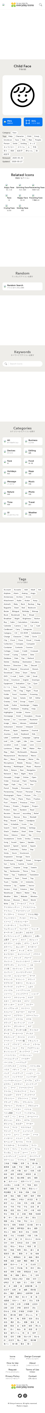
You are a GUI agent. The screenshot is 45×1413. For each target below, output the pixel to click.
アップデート (9, 914)
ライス (29, 1142)
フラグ (34, 1098)
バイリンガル (35, 1066)
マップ (16, 1131)
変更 (39, 1196)
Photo (38, 792)
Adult (33, 590)
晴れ (26, 1250)
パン (38, 1073)
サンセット (30, 983)
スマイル (21, 147)
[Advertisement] (22, 34)
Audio (19, 600)
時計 (5, 1250)
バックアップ (17, 1073)
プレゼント (20, 1106)
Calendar (7, 626)
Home (27, 712)
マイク (15, 1127)
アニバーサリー (10, 918)
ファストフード (20, 1091)
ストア (20, 1005)
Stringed (37, 860)
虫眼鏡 (6, 1301)
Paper (6, 785)
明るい (13, 1246)
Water (27, 893)
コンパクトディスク (24, 972)
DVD (6, 676)
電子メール (14, 1333)
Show (6, 835)
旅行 (10, 1239)
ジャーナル (8, 990)
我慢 (5, 1221)
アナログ (21, 914)
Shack (6, 831)
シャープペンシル (23, 990)
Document (24, 669)
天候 (19, 1203)
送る (37, 1319)
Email (35, 676)
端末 (19, 1282)
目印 (37, 1275)
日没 (27, 1243)
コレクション (17, 969)
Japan (15, 730)
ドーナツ (31, 1037)
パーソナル (8, 1062)
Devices (7, 665)
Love (32, 745)
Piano (19, 795)
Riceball (33, 817)
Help (34, 709)
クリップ (17, 958)
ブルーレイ (8, 1106)
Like (25, 741)
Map (5, 752)
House (38, 716)
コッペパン (22, 965)
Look (16, 745)
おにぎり (19, 932)
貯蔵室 (21, 1311)
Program (25, 806)
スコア (30, 997)
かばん (18, 943)
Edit (28, 676)
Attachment (9, 600)
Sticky (6, 853)
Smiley (27, 839)
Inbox (14, 723)
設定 (12, 1308)
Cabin (12, 622)
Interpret (29, 727)
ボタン (18, 1120)
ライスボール (9, 1145)
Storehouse (8, 860)
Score (24, 824)
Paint (24, 781)
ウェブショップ (10, 929)
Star (5, 849)
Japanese (24, 730)
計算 (19, 1304)
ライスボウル (23, 1145)
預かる (37, 1337)
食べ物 (15, 1344)
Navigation (31, 770)
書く (14, 1254)
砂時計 (6, 1282)
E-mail (13, 676)
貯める (6, 1311)
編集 (26, 1290)
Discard (34, 665)
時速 (12, 1250)
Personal (29, 792)
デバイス (21, 1037)
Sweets (34, 868)
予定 (20, 1167)
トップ (6, 1044)
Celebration (36, 633)
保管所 (28, 1174)
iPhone (7, 730)
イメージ (7, 922)
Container (8, 647)
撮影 (36, 1228)
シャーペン (8, 994)
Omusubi (7, 777)
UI (22, 882)
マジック (7, 1131)
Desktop (15, 662)
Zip (12, 904)
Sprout (24, 846)
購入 (5, 1315)
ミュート (7, 1135)
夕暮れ (13, 1199)
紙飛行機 (28, 1286)
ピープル (28, 1080)
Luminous (8, 748)
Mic (38, 759)
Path (13, 785)
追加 (30, 1319)
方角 (36, 1236)
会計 (26, 1171)
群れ (5, 1293)
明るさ (21, 1246)
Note (31, 774)
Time (33, 871)
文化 (27, 1232)
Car (31, 626)
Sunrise (21, 864)
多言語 (30, 1199)
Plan (13, 799)
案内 (37, 1257)
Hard (6, 709)
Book (6, 615)
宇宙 (19, 1207)
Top (13, 875)
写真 (29, 1185)
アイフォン (8, 911)
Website (24, 896)
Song (6, 842)
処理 (5, 1189)
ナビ (22, 1048)
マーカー (29, 1124)
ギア (5, 951)
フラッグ (7, 1102)
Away (35, 600)
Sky (30, 835)
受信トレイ (33, 1189)
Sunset (30, 864)
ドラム (6, 1048)
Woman (7, 900)
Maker (32, 748)
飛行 (26, 1340)
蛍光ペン (15, 1301)
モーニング (8, 1142)
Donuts (35, 669)
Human (7, 720)
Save (6, 824)
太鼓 (39, 1203)
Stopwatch (8, 857)
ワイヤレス (22, 1160)
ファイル (7, 1091)
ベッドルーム (29, 1113)
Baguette (7, 608)
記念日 (35, 1304)
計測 (12, 1304)
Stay (32, 849)
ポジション (8, 1120)
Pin (35, 795)
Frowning (34, 694)
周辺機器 (7, 1192)
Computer (30, 644)
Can (25, 626)
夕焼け (21, 1199)
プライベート (23, 1098)
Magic (17, 748)
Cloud (28, 640)
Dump (33, 673)
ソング (30, 1023)
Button (37, 619)
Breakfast (8, 619)
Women (16, 900)
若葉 (10, 1297)
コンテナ (29, 969)
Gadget (7, 698)
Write (6, 904)
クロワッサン (9, 965)
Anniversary (8, 597)
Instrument (8, 727)
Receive (7, 813)
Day (22, 658)
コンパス (7, 976)
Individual (33, 723)
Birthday (25, 611)
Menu (12, 759)
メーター (26, 1135)
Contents (19, 647)
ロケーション (9, 1160)
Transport (8, 878)
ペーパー (7, 1109)
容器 (12, 1210)
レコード (22, 1156)
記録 (5, 1308)
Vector (31, 886)
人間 (5, 1171)
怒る (34, 1218)
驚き (22, 1344)
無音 (5, 1272)
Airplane (7, 593)
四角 (27, 1192)
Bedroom (32, 608)
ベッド (18, 1113)
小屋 (32, 1210)
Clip (5, 640)
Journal (35, 730)
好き (5, 1207)
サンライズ (8, 987)
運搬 (26, 1322)
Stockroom (24, 853)
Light (18, 741)
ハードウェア (21, 1062)
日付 (5, 1243)
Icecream (22, 720)
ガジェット (33, 940)
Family (23, 687)
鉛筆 (24, 1326)
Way (34, 893)
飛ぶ (19, 1340)
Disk (5, 669)
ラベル (37, 1149)
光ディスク (13, 1181)
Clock (12, 640)
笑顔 (12, 151)
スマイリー (8, 1019)
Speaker (31, 842)
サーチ (32, 976)
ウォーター (23, 929)
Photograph (9, 795)
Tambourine (15, 871)
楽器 (12, 1261)
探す (5, 1228)
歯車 (5, 1264)
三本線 (6, 1163)
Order (6, 781)
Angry (33, 593)
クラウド (36, 954)
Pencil (6, 788)
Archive (19, 597)
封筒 (26, 1210)
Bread (31, 615)
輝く (12, 1319)
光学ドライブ (26, 1181)
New (16, 774)
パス (24, 1070)
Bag (38, 604)
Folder (6, 694)
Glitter (38, 698)
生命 (36, 1272)
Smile (15, 143)
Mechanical (23, 756)
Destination (27, 662)
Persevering (9, 792)
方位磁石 (20, 1236)
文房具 (35, 1232)
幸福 (12, 1214)
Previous (23, 803)
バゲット (15, 1070)
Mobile (20, 763)
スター (6, 1001)
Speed (15, 846)
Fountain (23, 694)
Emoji (36, 136)
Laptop (36, 738)
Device (38, 662)
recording (27, 813)
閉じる (38, 1326)
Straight (19, 860)
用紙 (5, 1275)
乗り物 (35, 1163)
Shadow (15, 831)
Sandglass (31, 821)
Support (7, 868)
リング (16, 1153)
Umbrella (29, 882)
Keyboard (25, 734)
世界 (22, 1163)
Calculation (22, 622)
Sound (13, 842)
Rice (25, 817)
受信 (24, 1189)
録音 (30, 1326)
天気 (26, 1203)
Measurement (9, 756)
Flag (21, 691)
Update (23, 886)
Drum (25, 673)
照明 (12, 1272)
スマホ (29, 1019)
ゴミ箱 (6, 969)
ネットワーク (24, 1052)
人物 (39, 1167)
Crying (15, 655)
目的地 (6, 1279)
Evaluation (20, 683)
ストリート (25, 1008)
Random (23, 810)
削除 (12, 1189)
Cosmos (29, 647)
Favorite (7, 691)
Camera (17, 626)
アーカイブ (21, 904)
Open (34, 777)
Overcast (15, 781)
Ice (14, 720)
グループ (27, 958)
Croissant (34, 651)
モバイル (19, 1142)
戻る (12, 1221)
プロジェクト (33, 1106)
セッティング (19, 1023)
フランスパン (27, 1102)
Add (26, 590)
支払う (6, 1232)
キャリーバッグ (24, 954)
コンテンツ (8, 972)
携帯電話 (20, 1228)
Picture (27, 795)
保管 (12, 1174)
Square (33, 846)
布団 (39, 1210)
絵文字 (19, 151)
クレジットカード (23, 961)
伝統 (32, 1171)
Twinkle (14, 882)
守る (26, 1207)
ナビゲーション (33, 1048)
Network (7, 774)
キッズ (32, 143)
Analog (25, 593)
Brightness (27, 619)
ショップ (34, 994)
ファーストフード (26, 1088)
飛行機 (33, 1340)
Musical (37, 766)
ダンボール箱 (21, 1030)
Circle (34, 637)
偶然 (36, 1178)
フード (13, 1088)
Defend (31, 658)
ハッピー (29, 1073)
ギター (13, 951)
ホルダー (19, 1124)
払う (32, 1221)
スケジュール (19, 997)
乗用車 (6, 1167)
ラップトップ (26, 1149)
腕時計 (19, 1293)
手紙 (19, 1221)
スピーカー (20, 1012)
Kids (23, 140)
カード (15, 940)
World (33, 900)
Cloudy (37, 640)
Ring (5, 821)
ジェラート (20, 987)
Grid (15, 702)
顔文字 (6, 154)
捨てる (38, 1225)
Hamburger (25, 705)
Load (39, 741)
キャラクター (9, 147)
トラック (26, 1044)
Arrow (28, 597)
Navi (22, 770)
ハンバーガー (31, 1077)
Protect (7, 810)
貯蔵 (14, 1311)
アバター (22, 918)
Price (32, 803)
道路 (5, 1326)
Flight (28, 691)
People (38, 140)
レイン (33, 1153)
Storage (19, 857)
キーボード (32, 947)
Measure (33, 752)
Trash (17, 878)
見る (31, 1301)
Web (16, 896)
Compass (19, 644)
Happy (35, 705)
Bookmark (15, 615)
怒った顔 (18, 1218)
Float (36, 691)
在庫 (5, 1196)
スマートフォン (32, 1015)
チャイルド (34, 1030)
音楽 (5, 1337)
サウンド (31, 979)
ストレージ (8, 1012)
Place (6, 799)
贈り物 (13, 1315)
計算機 (26, 1304)
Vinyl (15, 889)
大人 (12, 1203)
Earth (21, 676)
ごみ (31, 965)
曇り (32, 1250)
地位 (12, 1196)
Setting (23, 828)
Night (23, 774)
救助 (14, 1232)
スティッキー (9, 1005)
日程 (34, 1243)
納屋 (15, 1286)
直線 (28, 1279)
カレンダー (20, 947)
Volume (23, 889)
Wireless (33, 896)
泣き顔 (33, 1264)
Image (6, 723)
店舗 (24, 1214)
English (26, 680)
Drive (17, 673)
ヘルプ (6, 1116)
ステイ (27, 1001)
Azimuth (7, 604)
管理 (39, 1282)
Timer (6, 875)
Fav (30, 687)
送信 (5, 1322)
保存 (5, 1174)
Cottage (7, 651)
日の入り (28, 1239)
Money (29, 763)
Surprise (17, 868)
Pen (32, 785)
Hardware (15, 709)
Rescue (17, 817)
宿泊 (19, 1210)
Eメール (7, 687)
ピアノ (37, 1080)
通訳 (12, 1322)
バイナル (22, 1066)
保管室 (19, 1174)
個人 (12, 1178)
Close (20, 640)
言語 (5, 1304)
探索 (12, 1228)
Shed (24, 831)
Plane (20, 799)
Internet (19, 727)
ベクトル (27, 1109)
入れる (37, 1181)
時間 (19, 1250)
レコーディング (10, 1156)
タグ (30, 1026)
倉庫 (5, 1178)
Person (7, 143)
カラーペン (8, 947)
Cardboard (8, 629)
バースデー (25, 1059)
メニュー (19, 1138)
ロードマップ (35, 1156)
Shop (38, 831)
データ (6, 1034)
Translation (34, 875)
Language (26, 738)
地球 (26, 1196)
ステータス (16, 1001)
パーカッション (25, 1055)
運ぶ (19, 1322)
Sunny (12, 864)
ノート (36, 1052)
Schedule (14, 824)
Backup (31, 604)
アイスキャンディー (12, 907)
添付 (32, 1268)
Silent (23, 835)
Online (26, 777)
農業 (24, 1319)
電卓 (5, 1333)
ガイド (23, 940)
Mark (12, 752)
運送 (32, 1322)
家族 (5, 1210)
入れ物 (16, 1185)
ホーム (21, 1116)
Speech (7, 846)
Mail (24, 748)
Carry (18, 629)
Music (28, 766)
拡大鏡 (30, 1225)
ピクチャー (18, 1084)
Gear (15, 698)
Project (35, 806)
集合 (19, 1329)
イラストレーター (21, 922)
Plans (28, 799)
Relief (36, 813)
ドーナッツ (8, 1041)
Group (22, 702)
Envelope (36, 680)
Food (14, 694)
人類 (12, 1171)
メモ (28, 1138)
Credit (24, 651)
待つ (10, 1218)
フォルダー (8, 1095)
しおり (30, 987)
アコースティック (23, 911)
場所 (32, 1196)
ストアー (29, 1005)
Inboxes (23, 723)
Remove (7, 817)
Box (24, 615)
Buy (5, 622)
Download (8, 673)
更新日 (6, 1254)
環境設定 (27, 1272)
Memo (33, 756)
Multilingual (18, 766)
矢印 (34, 1279)
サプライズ (8, 983)
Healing (25, 709)
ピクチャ (7, 1084)
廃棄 (30, 1214)
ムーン (16, 1135)
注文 (12, 1268)
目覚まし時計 (17, 1279)
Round (13, 821)
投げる (6, 1225)
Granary (7, 702)
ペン (14, 1116)
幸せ (5, 1214)
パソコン (32, 1070)
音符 (12, 1337)
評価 (19, 1308)
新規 (5, 1236)
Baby (10, 136)
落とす (24, 1297)
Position (37, 799)
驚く (29, 1344)
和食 (20, 1192)
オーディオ (8, 932)
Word (25, 900)
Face (14, 133)
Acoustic (17, 590)
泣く (5, 1268)
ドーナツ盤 (20, 1041)
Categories (27, 629)
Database (7, 658)
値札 (29, 1178)
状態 (19, 1272)
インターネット (10, 925)
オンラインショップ (12, 936)
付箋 (19, 1171)
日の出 (38, 1239)
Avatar (27, 600)
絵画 (14, 1290)
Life (11, 741)
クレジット (8, 961)
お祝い (37, 936)
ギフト (30, 951)
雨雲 (30, 1329)
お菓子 (6, 940)
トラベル (36, 1044)
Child (29, 136)
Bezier (6, 611)
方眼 (29, 1236)
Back (23, 604)
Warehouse (8, 893)
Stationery (14, 849)
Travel (24, 878)
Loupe (23, 745)
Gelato (23, 698)
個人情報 (20, 1178)
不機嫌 (15, 1163)
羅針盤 (33, 1290)
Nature (14, 770)
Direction (17, 665)
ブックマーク (29, 1095)
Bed (23, 608)
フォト (32, 1091)
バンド (6, 1077)
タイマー (7, 1026)
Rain (15, 810)
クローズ (36, 961)
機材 (32, 1261)
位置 (39, 1171)
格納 (30, 1257)
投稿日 (21, 1225)
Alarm (16, 593)
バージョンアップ (11, 1059)
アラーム (33, 918)
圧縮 (34, 1192)
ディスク (29, 1034)
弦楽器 (38, 1214)
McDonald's (22, 752)
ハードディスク (10, 1066)
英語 (17, 1297)
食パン (6, 1344)
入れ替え (7, 1185)
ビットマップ (31, 1084)
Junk (16, 734)
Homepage (8, 716)
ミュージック (27, 1131)
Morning (7, 766)
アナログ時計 (33, 914)
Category (7, 633)
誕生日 (26, 1308)
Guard (31, 702)
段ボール (14, 1264)
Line (32, 741)
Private (16, 806)
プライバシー (9, 1098)
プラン (16, 1102)
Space (22, 842)
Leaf (5, 741)
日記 (5, 1246)
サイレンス (8, 979)
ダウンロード (19, 1026)
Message (21, 759)
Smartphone (9, 839)
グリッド (7, 958)
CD (15, 633)
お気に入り (27, 936)
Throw (25, 871)
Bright (17, 619)
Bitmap (35, 611)
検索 (5, 1261)
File (15, 691)
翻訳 (12, 1293)
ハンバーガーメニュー (13, 1080)
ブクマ (18, 1095)
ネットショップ (10, 1052)
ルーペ (25, 1153)
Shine (31, 831)
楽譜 (19, 1261)
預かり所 (27, 1337)
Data (32, 655)
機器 (26, 1261)
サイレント (20, 979)
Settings (32, 828)
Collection (8, 644)
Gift (30, 698)
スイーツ (7, 997)
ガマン (27, 943)
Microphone (9, 763)
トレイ (15, 1048)
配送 (12, 1326)
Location (7, 745)
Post (6, 803)
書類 (20, 1254)
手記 (26, 1221)
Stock (14, 853)
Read (32, 810)
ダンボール (8, 1030)
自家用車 (29, 1293)
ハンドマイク (17, 1077)
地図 (19, 1196)
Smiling (23, 143)
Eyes (35, 683)
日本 (12, 1243)
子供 (34, 147)
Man (30, 140)
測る (39, 1268)
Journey (7, 734)
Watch (19, 893)
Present (14, 803)
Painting (33, 781)
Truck (6, 882)
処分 (36, 1185)
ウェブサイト (24, 925)
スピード (7, 1015)
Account (7, 590)
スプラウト (18, 1015)
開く (5, 1329)
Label (6, 738)
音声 (34, 1333)
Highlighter (8, 712)
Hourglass (28, 716)
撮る (29, 1228)
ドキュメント (33, 1041)
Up (15, 886)
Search (7, 828)
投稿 (14, 1225)
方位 (12, 1236)
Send (15, 828)
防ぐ (12, 1329)
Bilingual (15, 611)
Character (20, 136)
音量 (19, 1337)
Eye (29, 683)
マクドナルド (26, 1127)
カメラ (35, 943)
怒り (27, 1218)
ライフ (6, 1149)
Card (38, 626)
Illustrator (34, 720)
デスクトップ (9, 1037)
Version (7, 889)
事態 (27, 1167)
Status (24, 849)
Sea (31, 824)
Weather (7, 896)
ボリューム (8, 1124)
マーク (6, 1127)
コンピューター (20, 976)
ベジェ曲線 (8, 1113)
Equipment (8, 683)
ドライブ (15, 1044)
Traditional (22, 875)
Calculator (34, 622)
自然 (38, 1293)
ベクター (17, 1109)
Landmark (15, 738)
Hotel (18, 716)
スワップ (7, 1023)
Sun (5, 864)
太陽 (32, 1203)
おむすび (29, 932)
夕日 (5, 1199)
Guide (6, 705)
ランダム (7, 1153)
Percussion (25, 788)
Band (16, 608)
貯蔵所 (30, 1311)
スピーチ (31, 1012)
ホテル (27, 1120)
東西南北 (17, 1257)
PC (26, 785)
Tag (5, 871)
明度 (29, 1246)
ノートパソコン (10, 1055)
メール (35, 1135)
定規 (32, 1207)
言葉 (38, 1301)
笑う (5, 151)
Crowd (6, 655)
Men (5, 759)
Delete (6, 662)
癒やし (24, 1275)
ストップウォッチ (11, 1008)
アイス (31, 904)
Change (7, 637)
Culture (24, 655)
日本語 (19, 1243)
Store (28, 857)
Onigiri (17, 777)
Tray (32, 878)
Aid (39, 590)
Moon (37, 763)
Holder (19, 712)
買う (38, 1311)
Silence (15, 835)
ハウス (6, 1070)
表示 (24, 1301)
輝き (5, 1319)
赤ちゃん (29, 151)
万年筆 (32, 1160)
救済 (20, 1232)
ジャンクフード (22, 994)
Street (28, 860)
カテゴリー (8, 943)
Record (17, 813)
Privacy (7, 806)
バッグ (6, 1073)
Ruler (21, 821)
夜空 (5, 1203)
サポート (19, 983)
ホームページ (32, 1116)
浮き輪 (19, 1268)
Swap (25, 868)
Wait (32, 889)
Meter (30, 759)
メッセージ (8, 1138)
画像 (17, 1275)
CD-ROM (24, 633)
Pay (20, 785)
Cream (16, 651)
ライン (15, 1149)
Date (16, 658)
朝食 (37, 1254)
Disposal (13, 669)
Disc (26, 665)
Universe (7, 886)
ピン (5, 1088)
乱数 (14, 1167)
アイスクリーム (29, 907)
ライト (34, 1145)
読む (34, 1308)
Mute (6, 770)
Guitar (14, 705)
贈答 (20, 1315)
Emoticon (8, 140)
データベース (17, 1034)
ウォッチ (34, 929)
